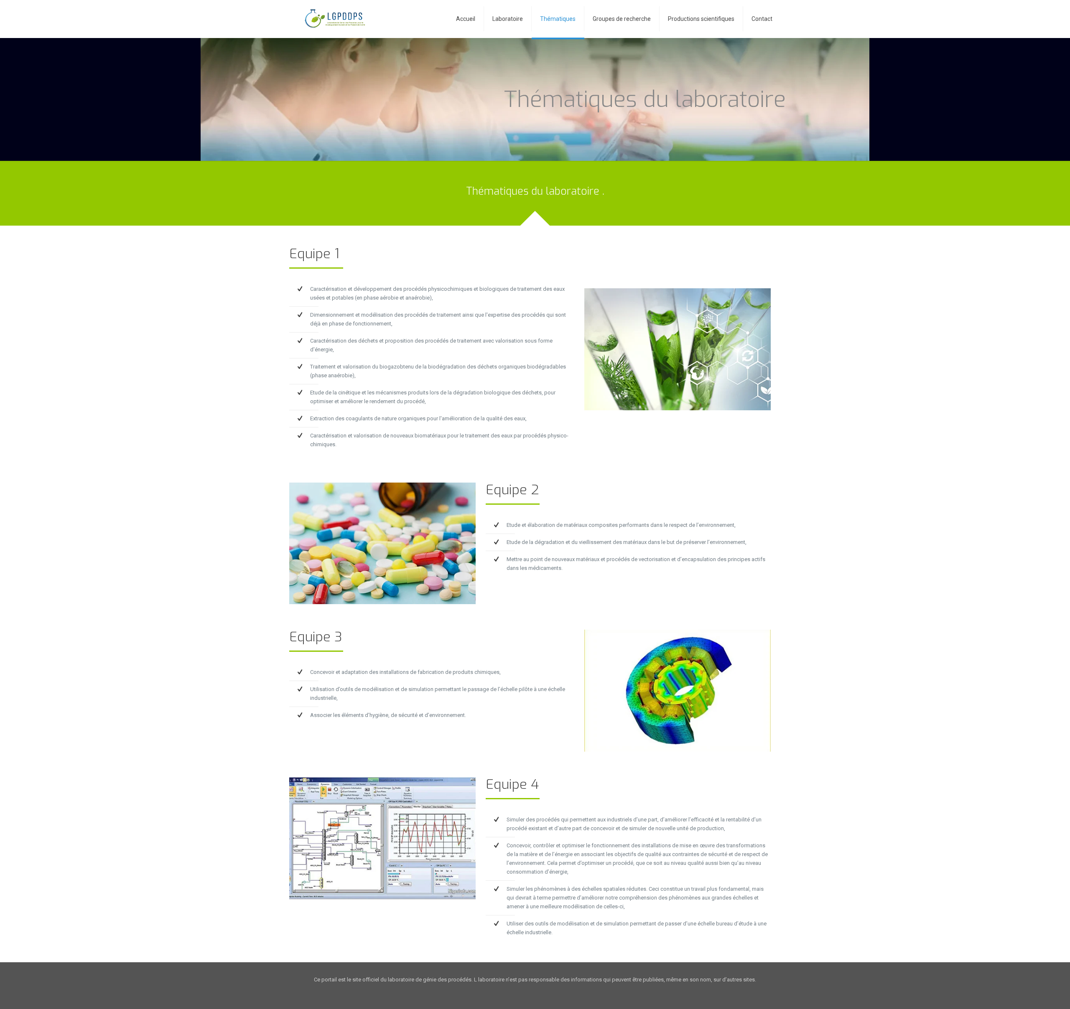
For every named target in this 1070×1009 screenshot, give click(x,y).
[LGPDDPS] (333, 19)
